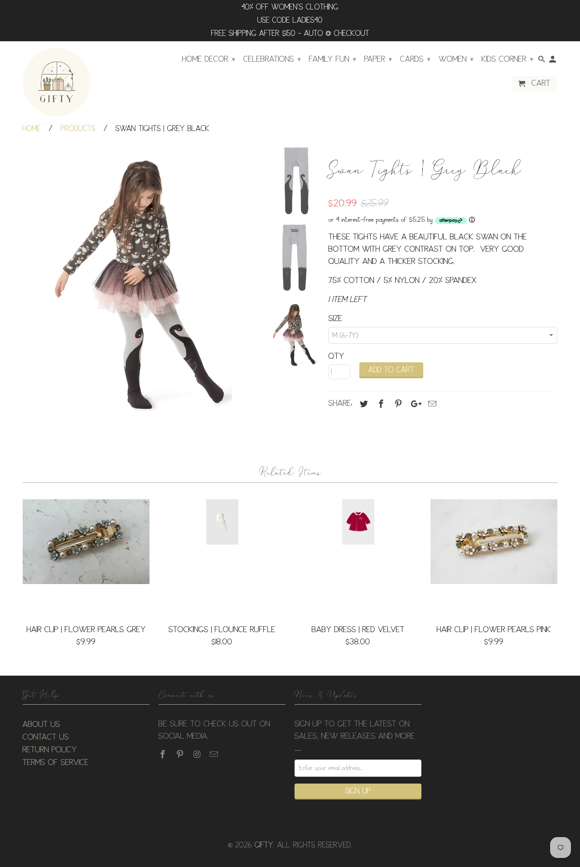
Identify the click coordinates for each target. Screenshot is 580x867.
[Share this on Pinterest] (397, 404)
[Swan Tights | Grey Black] (141, 283)
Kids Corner (507, 59)
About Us (41, 724)
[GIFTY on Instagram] (198, 754)
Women (456, 59)
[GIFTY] (57, 82)
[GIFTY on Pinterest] (181, 754)
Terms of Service (56, 762)
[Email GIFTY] (215, 754)
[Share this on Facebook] (379, 404)
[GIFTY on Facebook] (164, 754)
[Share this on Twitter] (362, 404)
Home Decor (208, 59)
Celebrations (272, 59)
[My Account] (553, 61)
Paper (378, 59)
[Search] (542, 61)
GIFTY (264, 845)
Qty (336, 356)
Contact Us (46, 737)
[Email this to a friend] (431, 404)
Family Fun (332, 59)
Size (336, 318)
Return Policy (50, 750)
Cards (415, 59)
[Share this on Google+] (413, 404)
